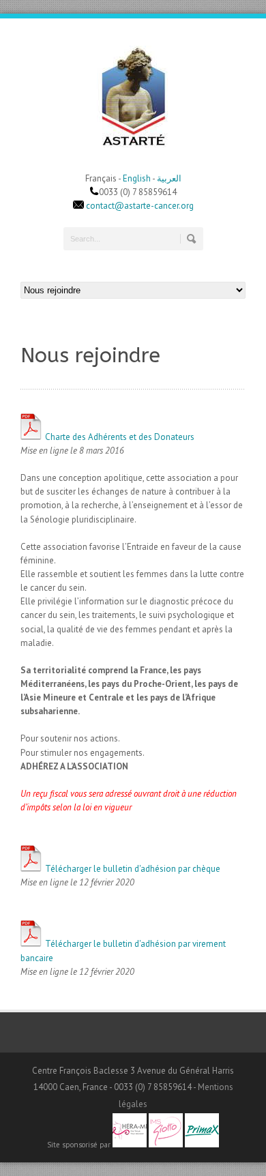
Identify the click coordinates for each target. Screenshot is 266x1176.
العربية (169, 178)
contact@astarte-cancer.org (140, 205)
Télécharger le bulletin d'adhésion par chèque (131, 868)
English (137, 178)
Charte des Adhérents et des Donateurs (118, 437)
